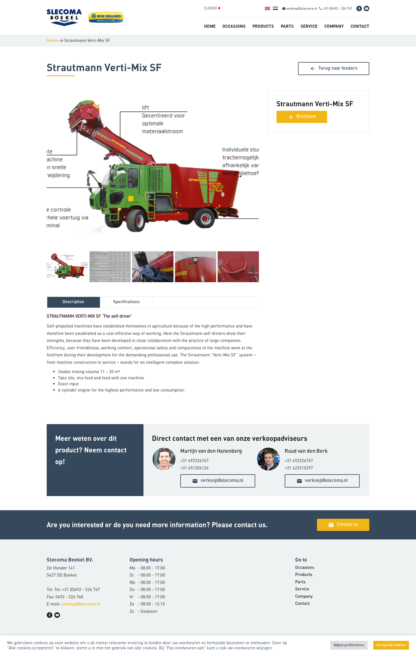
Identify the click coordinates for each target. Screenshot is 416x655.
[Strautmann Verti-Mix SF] (153, 170)
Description (73, 302)
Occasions (234, 26)
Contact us (343, 525)
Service (309, 26)
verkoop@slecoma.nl (217, 481)
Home (210, 26)
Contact (360, 26)
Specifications (126, 302)
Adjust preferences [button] (349, 645)
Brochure (302, 117)
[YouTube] (366, 8)
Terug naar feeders (333, 68)
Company (334, 26)
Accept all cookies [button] (391, 645)
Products (263, 26)
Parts (287, 26)
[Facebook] (359, 8)
